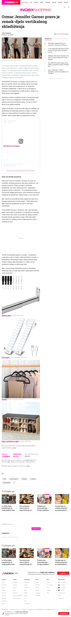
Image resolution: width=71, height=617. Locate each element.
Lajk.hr (37, 587)
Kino (48, 587)
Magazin (27, 579)
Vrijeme (49, 590)
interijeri (24, 479)
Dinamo (15, 585)
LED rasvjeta (5, 357)
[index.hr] (11, 2)
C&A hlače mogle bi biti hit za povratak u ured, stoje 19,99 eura (57, 44)
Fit (25, 598)
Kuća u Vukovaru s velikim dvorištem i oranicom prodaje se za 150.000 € (58, 71)
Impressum (31, 609)
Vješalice (4, 399)
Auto (25, 595)
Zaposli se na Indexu (15, 609)
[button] (4, 498)
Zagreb (3, 590)
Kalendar (4, 601)
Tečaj (48, 582)
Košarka (15, 593)
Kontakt (24, 609)
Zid (31, 2)
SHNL (14, 590)
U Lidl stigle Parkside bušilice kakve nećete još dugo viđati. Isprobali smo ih (58, 50)
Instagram (63, 587)
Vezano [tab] (65, 38)
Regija (3, 587)
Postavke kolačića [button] (50, 609)
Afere (3, 603)
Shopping (26, 582)
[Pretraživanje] (68, 7)
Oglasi (54, 2)
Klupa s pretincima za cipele (10, 441)
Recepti (37, 585)
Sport (42, 2)
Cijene (60, 2)
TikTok (62, 590)
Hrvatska (4, 585)
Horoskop (26, 603)
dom (4, 479)
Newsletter (61, 598)
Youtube (63, 585)
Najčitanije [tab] (57, 38)
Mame (26, 593)
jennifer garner (14, 479)
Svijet (3, 582)
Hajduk (15, 587)
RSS (48, 593)
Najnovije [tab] (48, 38)
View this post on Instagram (11, 146)
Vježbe (37, 590)
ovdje (8, 462)
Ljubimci (26, 587)
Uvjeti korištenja (40, 609)
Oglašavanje (5, 609)
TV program (50, 585)
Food (25, 590)
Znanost (4, 598)
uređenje (33, 479)
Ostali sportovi (17, 598)
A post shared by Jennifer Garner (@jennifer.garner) (21, 170)
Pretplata (25, 2)
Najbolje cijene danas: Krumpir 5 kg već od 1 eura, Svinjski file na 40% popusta (58, 57)
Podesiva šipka (6, 315)
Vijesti (36, 2)
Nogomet (15, 582)
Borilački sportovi (17, 595)
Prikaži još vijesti (56, 78)
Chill (25, 601)
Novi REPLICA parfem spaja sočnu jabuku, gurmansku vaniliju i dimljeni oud (58, 64)
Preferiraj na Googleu (62, 34)
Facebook (63, 582)
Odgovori (38, 593)
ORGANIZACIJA (6, 482)
